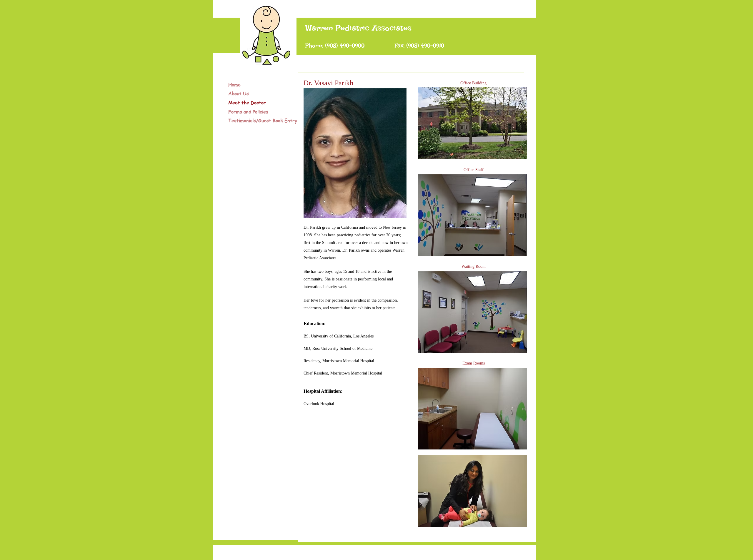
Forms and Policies (248, 111)
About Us (238, 93)
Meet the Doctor (247, 102)
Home (234, 84)
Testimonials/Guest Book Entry (262, 120)
